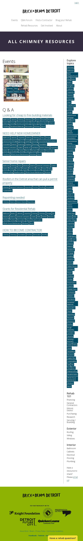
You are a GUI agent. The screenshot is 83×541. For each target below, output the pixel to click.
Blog (68, 79)
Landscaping (13, 151)
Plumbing (6, 126)
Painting (21, 151)
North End (70, 260)
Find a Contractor (44, 20)
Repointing (30, 202)
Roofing (38, 169)
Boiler (73, 79)
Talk (8, 95)
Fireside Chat (14, 85)
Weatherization (19, 172)
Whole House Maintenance (20, 154)
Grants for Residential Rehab (19, 209)
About (59, 25)
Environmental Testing (72, 142)
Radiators (70, 296)
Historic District (43, 123)
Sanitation (70, 333)
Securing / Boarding (70, 340)
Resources (70, 321)
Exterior (5, 123)
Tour (68, 368)
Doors (38, 120)
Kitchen (5, 151)
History (69, 210)
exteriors (70, 156)
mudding (70, 256)
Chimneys (28, 120)
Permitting (70, 269)
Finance (69, 160)
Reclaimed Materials (17, 126)
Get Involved (47, 25)
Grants (33, 217)
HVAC (39, 217)
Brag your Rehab (64, 20)
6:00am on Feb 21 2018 (16, 98)
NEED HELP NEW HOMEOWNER (21, 133)
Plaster (28, 151)
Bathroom (6, 120)
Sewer (44, 169)
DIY (34, 120)
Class (16, 88)
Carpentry (21, 138)
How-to (16, 92)
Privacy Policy (40, 531)
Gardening (70, 180)
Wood (43, 126)
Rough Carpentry (70, 329)
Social (22, 92)
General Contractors (22, 123)
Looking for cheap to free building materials (27, 115)
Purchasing (71, 293)
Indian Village (71, 220)
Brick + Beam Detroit (41, 11)
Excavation (6, 144)
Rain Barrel (71, 299)
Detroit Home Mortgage (10, 141)
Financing (21, 144)
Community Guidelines (54, 531)
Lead (69, 240)
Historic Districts (70, 206)
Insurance (70, 227)
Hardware (35, 148)
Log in (77, 3)
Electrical (50, 120)
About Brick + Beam (27, 531)
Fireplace (10, 92)
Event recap (71, 147)
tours (73, 368)
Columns (70, 109)
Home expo (71, 213)
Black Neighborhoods (72, 75)
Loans (74, 240)
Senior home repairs (14, 161)
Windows (37, 126)
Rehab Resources (29, 25)
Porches (41, 151)
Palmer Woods (72, 266)
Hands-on (34, 123)
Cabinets (14, 120)
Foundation (43, 144)
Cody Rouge (71, 106)
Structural (6, 154)
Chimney (10, 88)
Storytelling (49, 187)
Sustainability (7, 190)
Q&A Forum (26, 20)
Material (70, 246)
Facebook (33, 535)
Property (70, 286)
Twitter (41, 535)
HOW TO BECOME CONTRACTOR (22, 230)
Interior (69, 230)
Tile (72, 365)
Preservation (49, 151)
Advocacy (70, 67)
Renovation (29, 126)
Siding (50, 169)
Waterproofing (8, 172)
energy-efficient (70, 132)
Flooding (70, 170)
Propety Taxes (72, 289)
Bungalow (70, 86)
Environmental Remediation (47, 141)
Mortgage (70, 253)
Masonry (51, 217)
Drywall (44, 120)
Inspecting (54, 148)
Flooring (12, 123)
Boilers (13, 213)
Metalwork (70, 250)
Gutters (20, 148)
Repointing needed (14, 197)
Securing (70, 336)
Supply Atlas (71, 358)
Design (48, 138)
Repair (28, 220)
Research (70, 318)
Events (14, 20)
